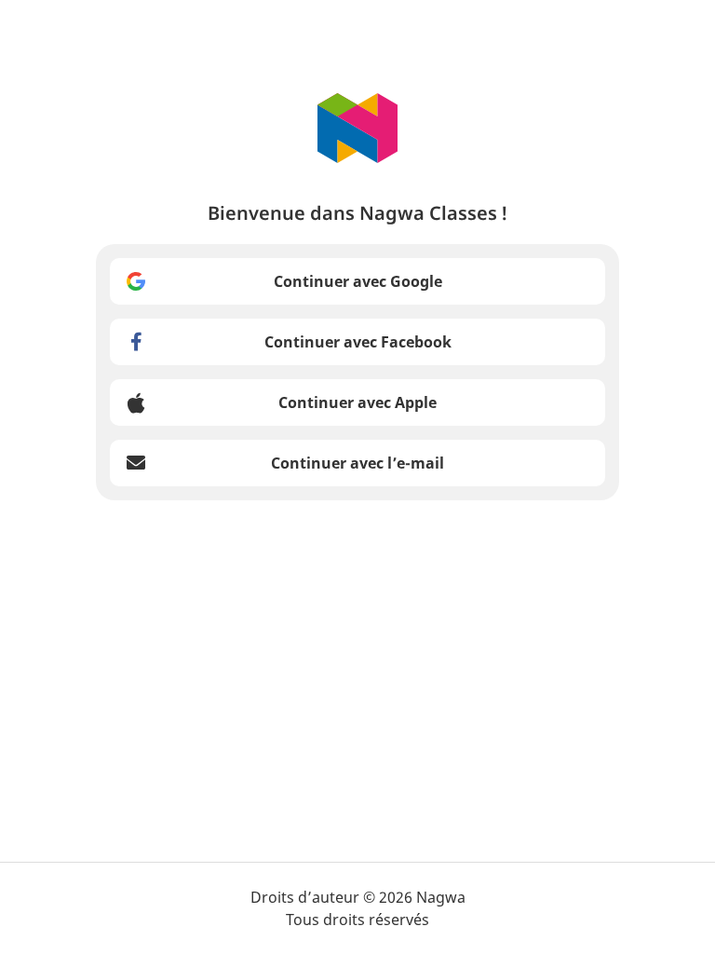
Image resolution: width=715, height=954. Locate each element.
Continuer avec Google (358, 281)
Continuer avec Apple (357, 402)
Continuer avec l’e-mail (357, 463)
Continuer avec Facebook (358, 342)
